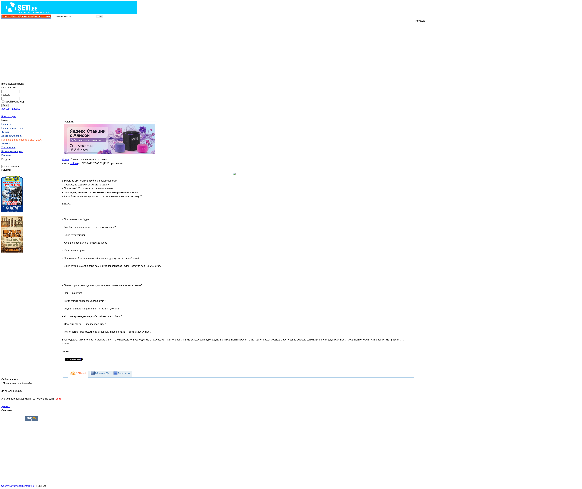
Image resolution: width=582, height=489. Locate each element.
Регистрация (8, 116)
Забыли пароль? (10, 108)
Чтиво (65, 159)
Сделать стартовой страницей (18, 486)
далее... (5, 406)
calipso (74, 163)
